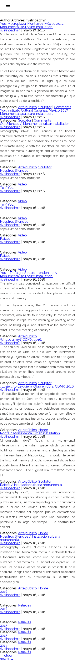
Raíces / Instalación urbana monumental (31, 485)
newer (7, 659)
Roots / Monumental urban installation (30, 433)
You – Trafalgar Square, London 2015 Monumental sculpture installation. (28, 274)
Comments (62, 107)
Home (43, 430)
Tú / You (7, 188)
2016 (4, 592)
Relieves (24, 605)
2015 (3, 626)
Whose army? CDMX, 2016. (21, 340)
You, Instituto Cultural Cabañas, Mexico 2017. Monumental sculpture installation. (34, 112)
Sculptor (44, 107)
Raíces (5, 239)
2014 (4, 645)
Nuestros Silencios (14, 171)
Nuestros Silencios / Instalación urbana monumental (30, 538)
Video (22, 184)
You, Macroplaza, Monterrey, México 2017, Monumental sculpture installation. (32, 25)
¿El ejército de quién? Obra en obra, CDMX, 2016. (37, 386)
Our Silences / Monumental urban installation (35, 124)
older (6, 655)
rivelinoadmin (10, 30)
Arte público (27, 107)
